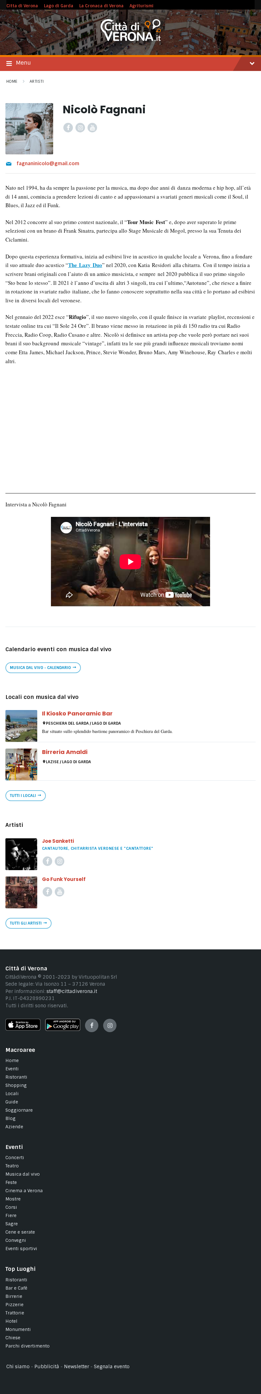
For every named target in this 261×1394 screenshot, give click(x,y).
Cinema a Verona (24, 1190)
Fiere (11, 1215)
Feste (11, 1182)
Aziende (14, 1127)
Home (12, 81)
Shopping (16, 1085)
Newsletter (76, 1366)
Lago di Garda (58, 6)
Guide (11, 1102)
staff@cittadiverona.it (71, 991)
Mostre (13, 1199)
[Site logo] (131, 39)
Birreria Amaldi (65, 752)
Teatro (12, 1166)
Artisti (37, 81)
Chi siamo (18, 1366)
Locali (12, 1093)
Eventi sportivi (21, 1248)
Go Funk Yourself (64, 879)
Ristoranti (16, 1077)
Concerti (14, 1157)
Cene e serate (20, 1232)
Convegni (15, 1240)
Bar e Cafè (16, 1288)
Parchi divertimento (27, 1346)
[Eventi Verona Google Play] (62, 1029)
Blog (10, 1118)
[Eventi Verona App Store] (22, 1029)
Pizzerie (14, 1304)
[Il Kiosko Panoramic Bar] (21, 726)
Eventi (12, 1069)
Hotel (11, 1321)
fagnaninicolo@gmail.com (48, 163)
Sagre (11, 1224)
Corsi (11, 1207)
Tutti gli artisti (26, 923)
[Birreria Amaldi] (21, 764)
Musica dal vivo (22, 1174)
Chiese (12, 1338)
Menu (23, 62)
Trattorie (14, 1313)
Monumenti (18, 1329)
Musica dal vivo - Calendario (40, 667)
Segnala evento (112, 1366)
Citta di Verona (22, 6)
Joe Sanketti (58, 841)
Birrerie (13, 1296)
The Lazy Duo (85, 265)
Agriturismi (141, 6)
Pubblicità (46, 1366)
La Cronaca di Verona (101, 6)
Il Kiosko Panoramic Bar (77, 713)
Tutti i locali (23, 795)
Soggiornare (19, 1110)
